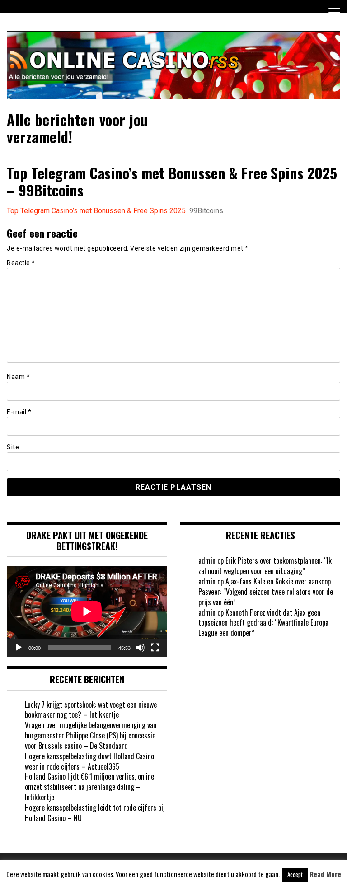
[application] (87, 611)
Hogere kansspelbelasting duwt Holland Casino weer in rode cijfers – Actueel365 (89, 761)
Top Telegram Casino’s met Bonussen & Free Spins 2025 (96, 210)
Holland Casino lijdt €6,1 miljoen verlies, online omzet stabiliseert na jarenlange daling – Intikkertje (89, 787)
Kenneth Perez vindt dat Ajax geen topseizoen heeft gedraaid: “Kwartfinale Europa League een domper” (263, 623)
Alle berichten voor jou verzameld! (77, 128)
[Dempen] (140, 647)
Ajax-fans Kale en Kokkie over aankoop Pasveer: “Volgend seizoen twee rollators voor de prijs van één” (265, 591)
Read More (325, 874)
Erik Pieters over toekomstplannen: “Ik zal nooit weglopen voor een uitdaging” (265, 565)
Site (13, 447)
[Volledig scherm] (154, 647)
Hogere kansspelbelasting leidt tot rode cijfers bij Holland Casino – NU (95, 812)
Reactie (21, 262)
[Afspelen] (18, 647)
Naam (18, 376)
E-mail (19, 411)
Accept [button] (295, 874)
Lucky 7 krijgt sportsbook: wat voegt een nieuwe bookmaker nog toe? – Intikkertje (91, 709)
